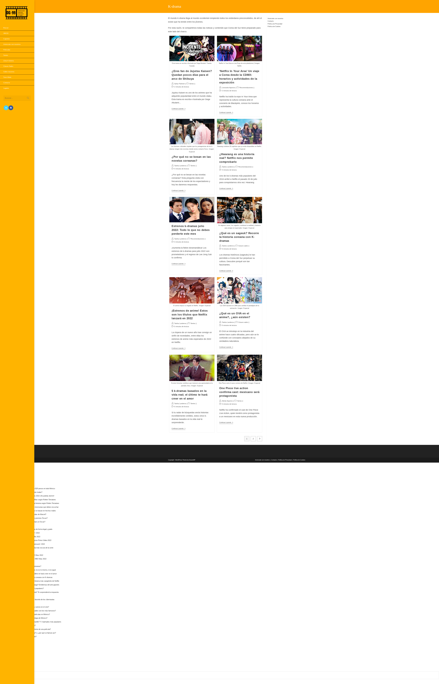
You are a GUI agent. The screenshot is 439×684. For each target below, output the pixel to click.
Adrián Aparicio (227, 401)
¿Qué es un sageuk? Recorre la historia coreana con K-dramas (239, 237)
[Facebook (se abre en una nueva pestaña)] (10, 107)
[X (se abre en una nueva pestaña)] (6, 107)
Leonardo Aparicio (228, 87)
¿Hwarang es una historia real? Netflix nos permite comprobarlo (236, 158)
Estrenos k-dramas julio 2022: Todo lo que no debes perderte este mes (191, 229)
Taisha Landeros (180, 166)
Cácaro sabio (243, 246)
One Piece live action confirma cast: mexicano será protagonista (239, 392)
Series (191, 84)
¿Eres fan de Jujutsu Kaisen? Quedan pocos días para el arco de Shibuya (192, 74)
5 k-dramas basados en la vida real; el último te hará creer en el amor (189, 394)
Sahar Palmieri (179, 84)
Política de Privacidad (275, 24)
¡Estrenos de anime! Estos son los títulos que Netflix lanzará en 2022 (190, 314)
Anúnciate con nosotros (275, 18)
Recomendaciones (246, 87)
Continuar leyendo (178, 109)
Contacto (271, 21)
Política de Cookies (274, 26)
